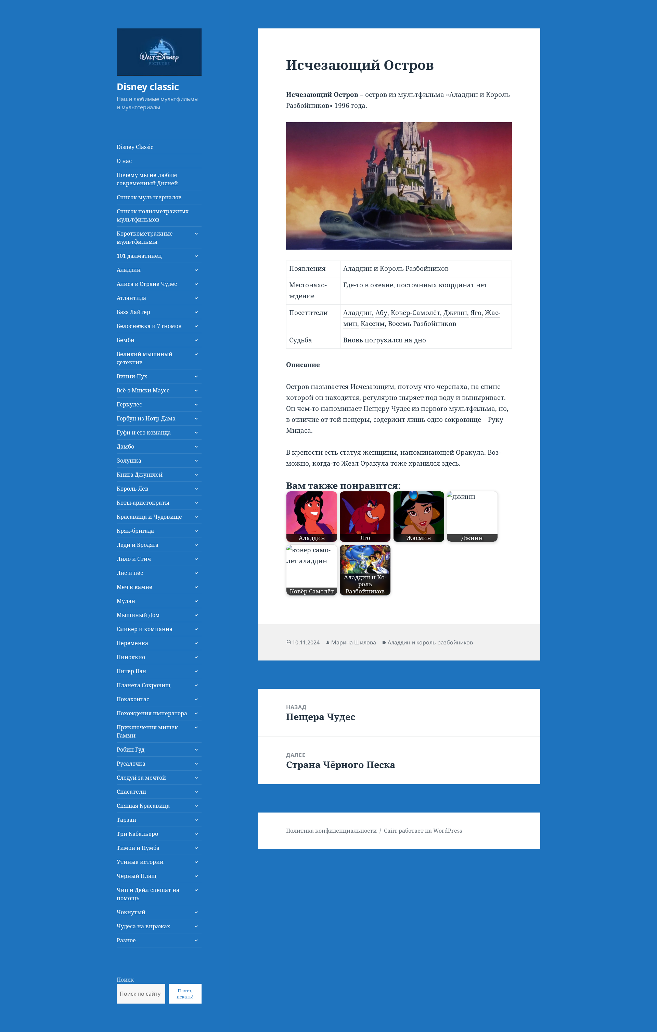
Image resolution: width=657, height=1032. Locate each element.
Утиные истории (140, 862)
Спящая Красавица (143, 805)
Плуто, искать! (185, 993)
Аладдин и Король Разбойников (396, 268)
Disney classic (148, 86)
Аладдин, (358, 312)
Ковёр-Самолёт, (416, 312)
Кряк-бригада (135, 530)
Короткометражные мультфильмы (145, 238)
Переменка (132, 643)
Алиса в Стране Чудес (147, 284)
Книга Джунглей (140, 474)
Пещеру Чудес (386, 408)
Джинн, (456, 312)
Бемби (125, 340)
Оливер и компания (144, 629)
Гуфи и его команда (144, 432)
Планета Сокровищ (143, 685)
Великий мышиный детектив (144, 358)
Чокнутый (131, 912)
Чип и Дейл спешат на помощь (148, 894)
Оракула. (471, 452)
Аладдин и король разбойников (430, 642)
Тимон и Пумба (138, 848)
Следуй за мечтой (141, 777)
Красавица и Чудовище (149, 516)
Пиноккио (131, 657)
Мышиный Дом (138, 615)
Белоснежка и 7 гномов (149, 326)
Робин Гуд (130, 749)
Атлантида (131, 298)
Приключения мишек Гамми (147, 731)
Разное (126, 940)
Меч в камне (134, 587)
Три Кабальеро (137, 834)
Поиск (125, 979)
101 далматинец (139, 256)
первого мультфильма (458, 408)
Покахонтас (133, 699)
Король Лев (133, 488)
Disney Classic (135, 147)
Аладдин (129, 270)
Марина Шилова (353, 642)
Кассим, (373, 323)
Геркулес (129, 404)
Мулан (126, 601)
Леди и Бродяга (137, 545)
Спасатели (131, 791)
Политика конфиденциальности (331, 830)
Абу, (382, 312)
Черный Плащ (136, 876)
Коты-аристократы (143, 502)
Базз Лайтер (133, 312)
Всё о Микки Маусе (143, 390)
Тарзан (126, 819)
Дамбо (125, 446)
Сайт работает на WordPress (423, 830)
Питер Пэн (131, 671)
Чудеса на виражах (143, 926)
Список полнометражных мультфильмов (153, 215)
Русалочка (131, 763)
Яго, (477, 312)
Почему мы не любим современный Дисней (147, 179)
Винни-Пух (132, 376)
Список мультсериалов (149, 197)
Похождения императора (152, 713)
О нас (124, 161)
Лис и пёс (130, 573)
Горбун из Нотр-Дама (146, 418)
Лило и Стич (134, 559)
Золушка (129, 460)
